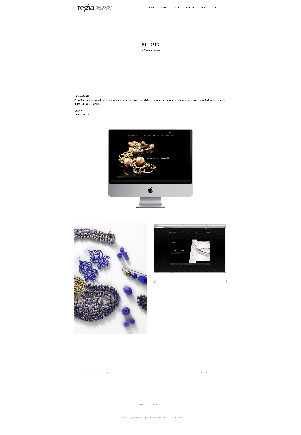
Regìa (163, 7)
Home (151, 7)
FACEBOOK (142, 404)
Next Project (206, 372)
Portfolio (190, 7)
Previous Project (97, 372)
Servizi (175, 7)
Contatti (217, 7)
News (203, 7)
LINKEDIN (156, 404)
